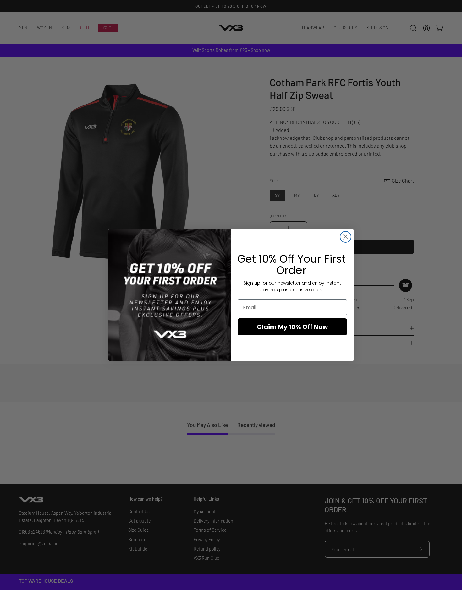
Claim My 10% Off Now (292, 326)
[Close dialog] (345, 236)
